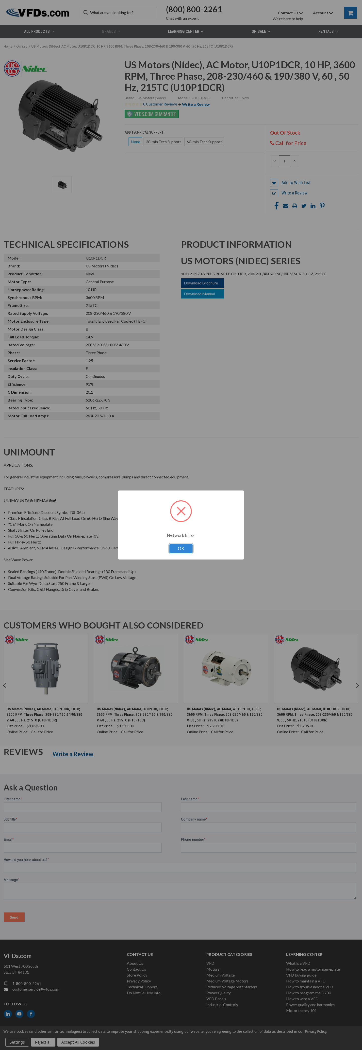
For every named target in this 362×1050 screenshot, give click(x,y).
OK (181, 548)
